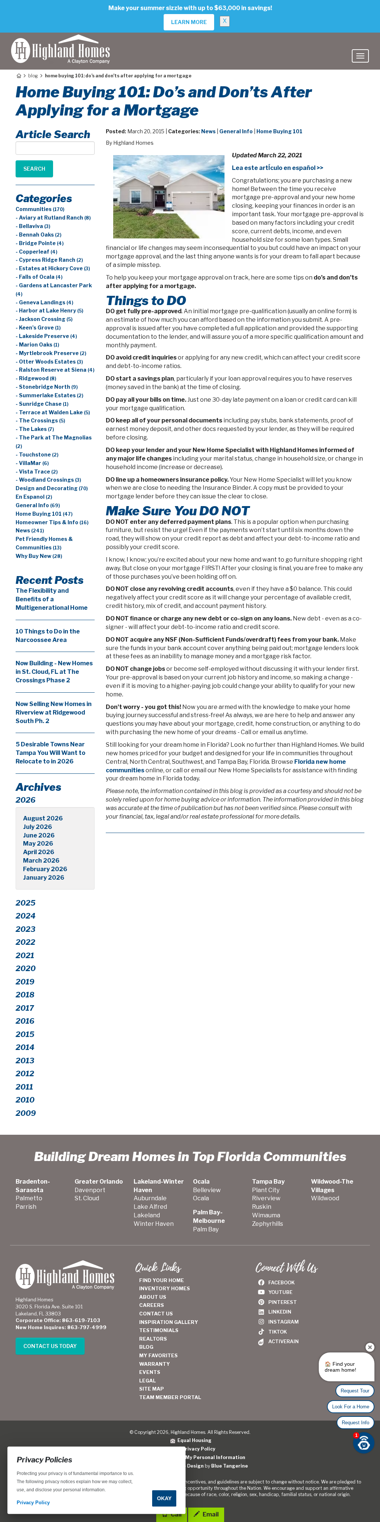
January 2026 (43, 877)
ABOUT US (152, 1297)
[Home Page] (18, 75)
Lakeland (147, 1215)
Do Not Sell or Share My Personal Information (190, 1457)
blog (33, 75)
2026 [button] (26, 800)
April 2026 (38, 852)
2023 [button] (25, 929)
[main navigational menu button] (360, 56)
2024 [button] (26, 915)
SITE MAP (151, 1389)
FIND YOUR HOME (161, 1280)
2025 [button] (26, 903)
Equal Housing (193, 1440)
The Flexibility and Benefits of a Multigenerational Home (52, 599)
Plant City (265, 1190)
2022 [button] (25, 942)
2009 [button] (26, 1113)
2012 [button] (25, 1073)
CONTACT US (156, 1314)
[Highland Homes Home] (60, 42)
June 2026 (39, 835)
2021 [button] (25, 955)
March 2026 (41, 860)
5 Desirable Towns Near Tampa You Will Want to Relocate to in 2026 (50, 753)
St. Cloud (87, 1198)
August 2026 (43, 818)
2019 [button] (25, 981)
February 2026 (45, 869)
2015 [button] (25, 1034)
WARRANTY (154, 1364)
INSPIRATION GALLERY (168, 1322)
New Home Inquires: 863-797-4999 (61, 1327)
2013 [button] (25, 1060)
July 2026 (37, 826)
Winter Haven (154, 1223)
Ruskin (261, 1206)
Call (175, 1514)
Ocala (201, 1198)
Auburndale (150, 1198)
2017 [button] (25, 1008)
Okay (164, 1498)
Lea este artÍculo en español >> (277, 167)
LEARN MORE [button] (189, 22)
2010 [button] (25, 1099)
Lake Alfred (150, 1206)
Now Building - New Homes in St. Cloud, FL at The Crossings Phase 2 (54, 672)
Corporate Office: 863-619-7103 (58, 1320)
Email (210, 1514)
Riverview (266, 1198)
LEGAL (147, 1381)
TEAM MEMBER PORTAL (170, 1397)
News (208, 131)
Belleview (207, 1190)
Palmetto (29, 1198)
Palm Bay (206, 1229)
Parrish (26, 1206)
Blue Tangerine (229, 1466)
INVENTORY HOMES (164, 1288)
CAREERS (151, 1305)
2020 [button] (26, 968)
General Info (236, 131)
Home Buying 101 (279, 131)
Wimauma (266, 1215)
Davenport (90, 1190)
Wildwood (325, 1198)
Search (34, 168)
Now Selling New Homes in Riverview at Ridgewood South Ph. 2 (54, 712)
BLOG (146, 1347)
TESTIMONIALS (158, 1330)
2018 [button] (25, 994)
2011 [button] (24, 1087)
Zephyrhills (267, 1223)
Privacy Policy (198, 1449)
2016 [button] (25, 1021)
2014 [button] (25, 1047)
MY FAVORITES (158, 1355)
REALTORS (153, 1339)
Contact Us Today (50, 1346)
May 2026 (38, 843)
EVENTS (149, 1372)
